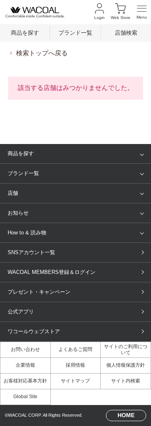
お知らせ (18, 213)
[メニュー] (142, 12)
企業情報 (25, 365)
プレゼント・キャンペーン (39, 292)
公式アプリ (21, 312)
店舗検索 (126, 32)
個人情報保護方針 (125, 365)
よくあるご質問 (75, 349)
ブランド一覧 (75, 32)
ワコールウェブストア (34, 331)
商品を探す (25, 32)
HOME (126, 415)
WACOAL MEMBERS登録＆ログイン (51, 272)
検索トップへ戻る (42, 53)
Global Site (25, 396)
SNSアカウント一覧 (31, 252)
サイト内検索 (125, 381)
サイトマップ (75, 381)
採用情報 (75, 365)
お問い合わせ (25, 349)
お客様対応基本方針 (25, 381)
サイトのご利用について (125, 349)
